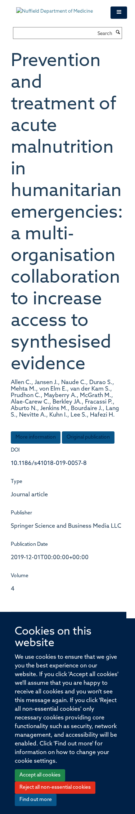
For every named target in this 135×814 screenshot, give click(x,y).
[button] (119, 12)
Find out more (35, 799)
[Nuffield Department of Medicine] (58, 8)
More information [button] (35, 437)
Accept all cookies (39, 775)
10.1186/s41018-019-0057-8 (49, 463)
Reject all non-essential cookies (55, 787)
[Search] (118, 33)
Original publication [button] (88, 437)
